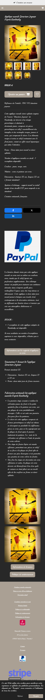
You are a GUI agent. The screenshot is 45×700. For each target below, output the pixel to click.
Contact (22, 646)
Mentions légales (22, 606)
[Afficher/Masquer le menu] (2, 8)
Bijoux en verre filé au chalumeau (22, 591)
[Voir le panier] (42, 8)
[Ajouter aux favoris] (37, 94)
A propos (22, 650)
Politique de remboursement (22, 613)
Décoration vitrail (22, 595)
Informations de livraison (22, 617)
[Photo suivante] (37, 43)
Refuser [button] (20, 696)
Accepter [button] (36, 696)
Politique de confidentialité (22, 609)
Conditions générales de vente (22, 602)
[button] (8, 66)
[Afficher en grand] (22, 506)
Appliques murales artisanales (22, 587)
